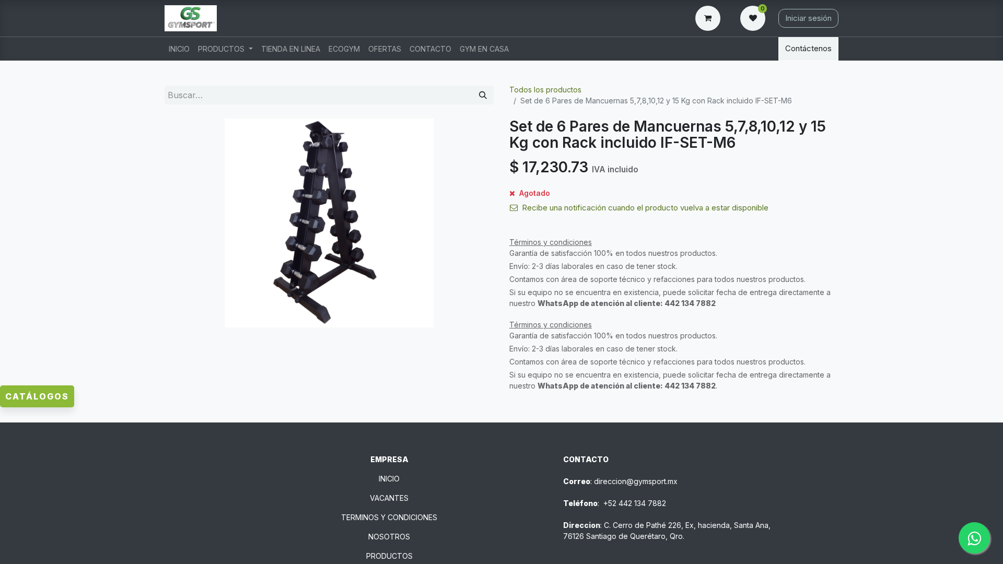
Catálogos (37, 396)
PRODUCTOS (389, 555)
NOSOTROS (389, 536)
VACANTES (389, 498)
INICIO (389, 478)
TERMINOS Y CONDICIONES (389, 517)
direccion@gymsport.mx (636, 481)
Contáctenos (808, 48)
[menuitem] (179, 48)
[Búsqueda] (483, 95)
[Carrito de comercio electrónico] (710, 18)
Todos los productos (545, 89)
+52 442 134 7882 (634, 503)
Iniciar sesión (808, 18)
